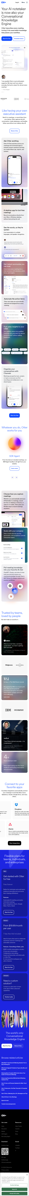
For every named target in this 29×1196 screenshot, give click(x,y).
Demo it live (14, 131)
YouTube (17, 1148)
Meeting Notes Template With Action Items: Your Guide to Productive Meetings (13, 1074)
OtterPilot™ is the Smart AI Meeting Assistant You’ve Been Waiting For (14, 1063)
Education (4, 1129)
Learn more (14, 470)
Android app (4, 1160)
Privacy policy (5, 1170)
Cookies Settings (14, 1185)
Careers (17, 1129)
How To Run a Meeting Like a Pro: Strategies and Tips (14, 1093)
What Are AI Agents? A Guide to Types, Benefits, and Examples (14, 1068)
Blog (16, 1134)
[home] (3, 2)
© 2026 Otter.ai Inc (6, 1167)
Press (16, 1131)
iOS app (3, 1157)
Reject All (14, 1189)
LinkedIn (17, 1145)
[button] (25, 2)
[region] (14, 1184)
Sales (2, 1126)
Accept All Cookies (14, 1193)
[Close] (27, 1175)
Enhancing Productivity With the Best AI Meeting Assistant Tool (13, 1079)
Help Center (18, 1126)
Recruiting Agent (5, 1136)
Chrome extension (6, 1162)
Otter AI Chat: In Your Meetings (9, 1097)
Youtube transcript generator (8, 1104)
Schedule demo (18, 38)
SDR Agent (4, 1134)
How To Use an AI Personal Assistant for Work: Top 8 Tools (14, 1084)
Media (3, 1131)
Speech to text (4, 1100)
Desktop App (5, 1145)
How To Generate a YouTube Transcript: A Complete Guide (14, 1089)
